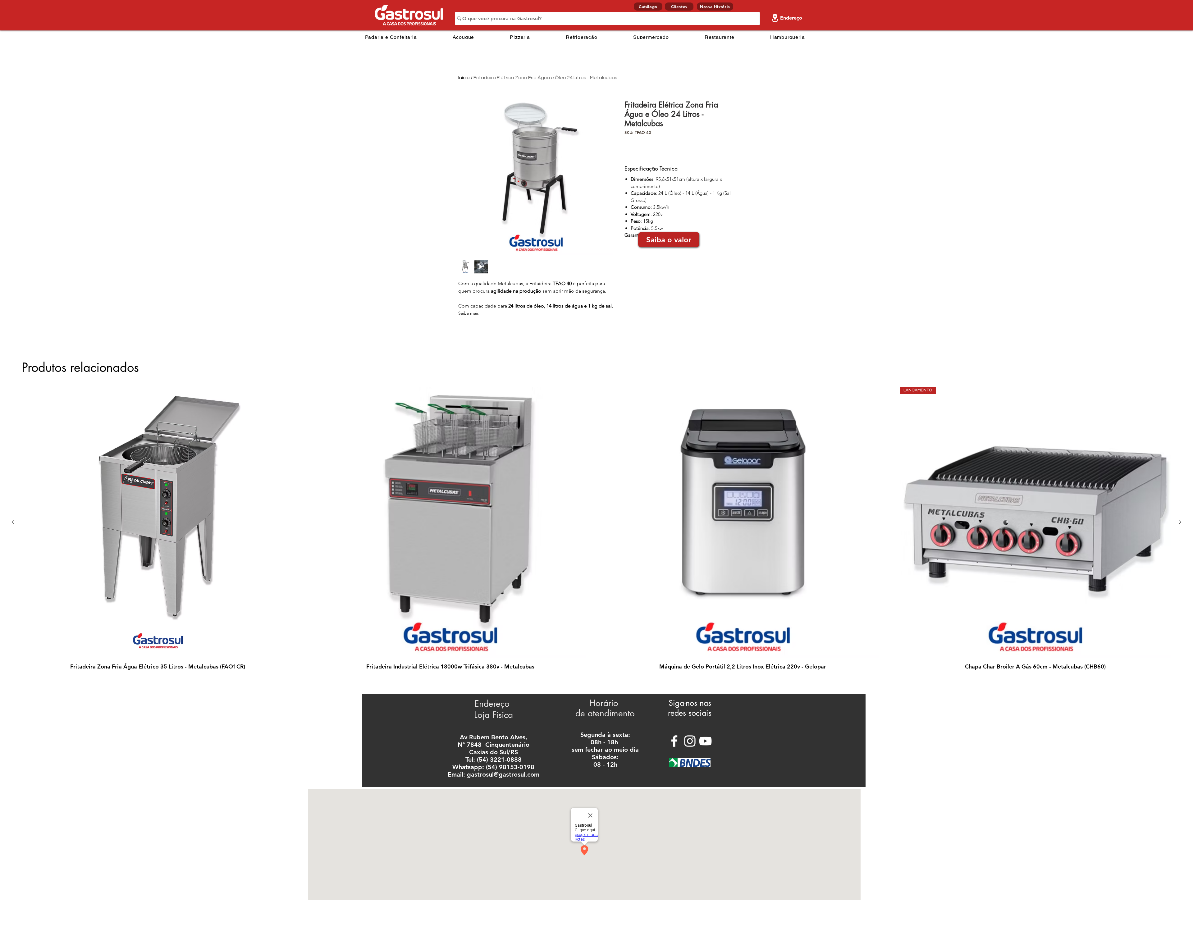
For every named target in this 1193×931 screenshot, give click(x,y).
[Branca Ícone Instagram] (689, 741)
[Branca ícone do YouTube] (705, 741)
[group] (596, 528)
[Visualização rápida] (158, 522)
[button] (668, 239)
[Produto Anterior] (13, 522)
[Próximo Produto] (1180, 522)
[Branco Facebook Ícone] (674, 741)
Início (464, 77)
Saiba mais (468, 313)
